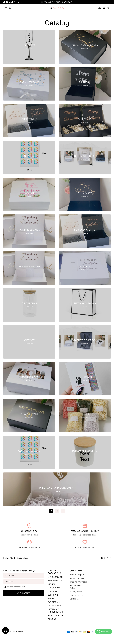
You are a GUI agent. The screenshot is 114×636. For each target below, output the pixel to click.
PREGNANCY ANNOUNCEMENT (55, 610)
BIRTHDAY (52, 584)
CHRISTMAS (53, 591)
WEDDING (52, 619)
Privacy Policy (76, 592)
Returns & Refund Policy (77, 586)
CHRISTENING (54, 588)
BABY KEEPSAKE (55, 580)
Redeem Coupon (77, 578)
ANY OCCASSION (55, 577)
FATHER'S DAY (54, 602)
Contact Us (74, 599)
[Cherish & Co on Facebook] (4, 2)
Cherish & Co (19, 631)
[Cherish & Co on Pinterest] (7, 2)
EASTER (51, 598)
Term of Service (76, 595)
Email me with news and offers (15, 587)
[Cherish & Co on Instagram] (9, 2)
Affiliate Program (77, 575)
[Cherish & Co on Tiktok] (12, 2)
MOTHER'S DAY (54, 606)
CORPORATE (53, 595)
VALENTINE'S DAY (55, 615)
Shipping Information (78, 582)
